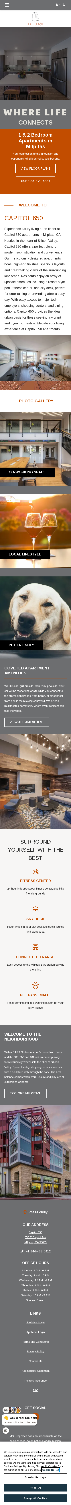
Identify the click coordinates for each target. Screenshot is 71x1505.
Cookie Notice (50, 1470)
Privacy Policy (35, 1351)
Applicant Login (35, 1332)
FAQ (35, 1390)
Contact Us (35, 1361)
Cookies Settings (35, 1477)
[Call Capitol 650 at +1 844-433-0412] (64, 4)
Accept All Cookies (35, 1498)
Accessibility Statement (36, 1370)
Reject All (35, 1487)
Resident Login (36, 1322)
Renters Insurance (35, 1380)
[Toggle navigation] (7, 4)
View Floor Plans (35, 168)
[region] (35, 1473)
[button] (58, 4)
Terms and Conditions (35, 1341)
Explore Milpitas (25, 1093)
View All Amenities (26, 722)
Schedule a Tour (35, 181)
